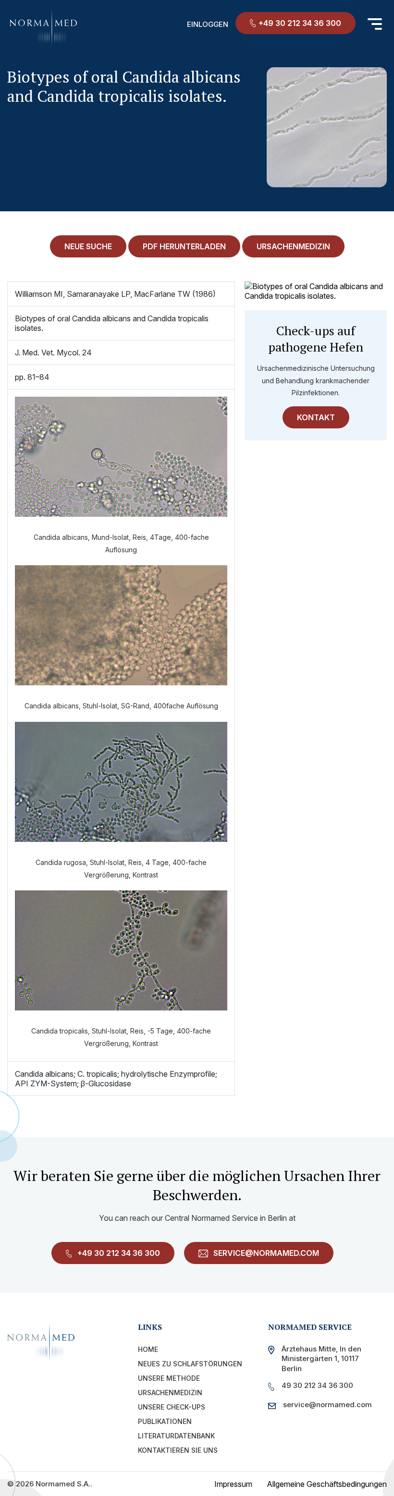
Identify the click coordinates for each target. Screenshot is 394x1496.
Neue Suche (88, 246)
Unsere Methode (169, 1378)
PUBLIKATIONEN (165, 1421)
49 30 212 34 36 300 (317, 1385)
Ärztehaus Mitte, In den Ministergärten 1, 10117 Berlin (321, 1358)
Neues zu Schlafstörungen (190, 1364)
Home (148, 1349)
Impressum (233, 1484)
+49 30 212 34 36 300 (300, 23)
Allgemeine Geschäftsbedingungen (327, 1484)
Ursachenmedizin (170, 1392)
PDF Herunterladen (184, 246)
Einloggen (207, 24)
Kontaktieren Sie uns (178, 1450)
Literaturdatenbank (176, 1436)
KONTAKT (316, 417)
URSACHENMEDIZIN (293, 246)
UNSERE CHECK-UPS (171, 1407)
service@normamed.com (265, 1253)
